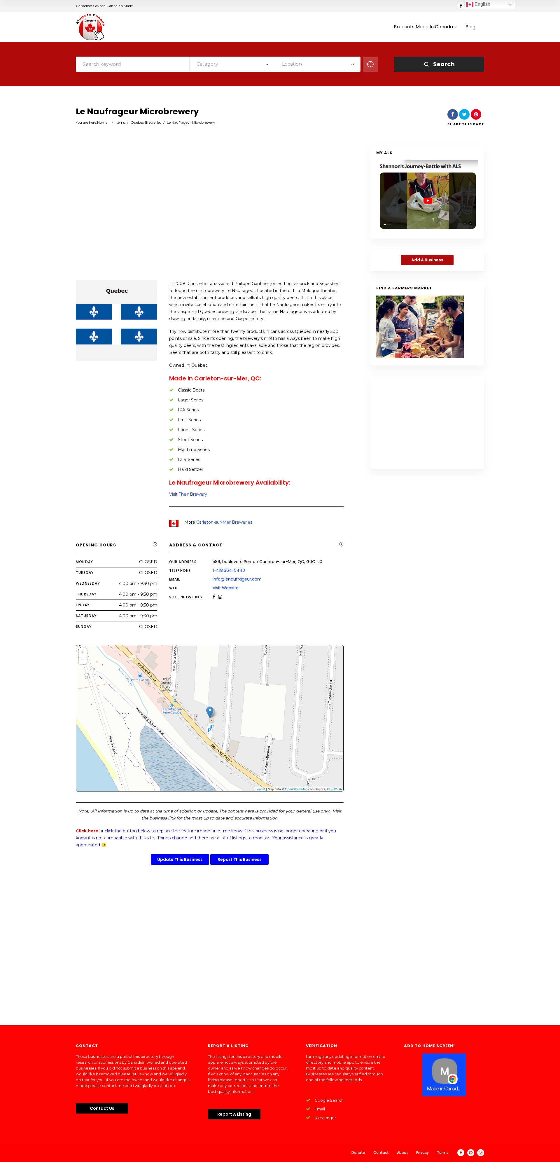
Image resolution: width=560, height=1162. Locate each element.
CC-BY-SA (334, 789)
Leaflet (260, 789)
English (481, 4)
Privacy (422, 1152)
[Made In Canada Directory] (90, 27)
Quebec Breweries (146, 122)
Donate (358, 1152)
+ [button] (83, 652)
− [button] (83, 660)
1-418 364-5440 (229, 570)
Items (120, 122)
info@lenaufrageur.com (237, 579)
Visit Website (226, 588)
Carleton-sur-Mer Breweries (224, 522)
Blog (470, 27)
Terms (443, 1152)
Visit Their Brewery (188, 494)
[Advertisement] (210, 213)
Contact (381, 1152)
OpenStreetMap (296, 789)
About (402, 1152)
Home (102, 122)
